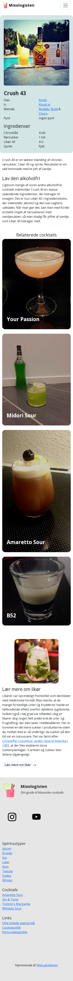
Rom (5, 867)
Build (54, 109)
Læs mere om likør (18, 765)
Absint (6, 849)
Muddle (44, 109)
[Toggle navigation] (65, 5)
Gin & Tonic (10, 899)
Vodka (6, 876)
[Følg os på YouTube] (36, 817)
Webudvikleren (47, 965)
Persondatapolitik (14, 932)
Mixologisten (21, 5)
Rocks (43, 100)
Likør (6, 862)
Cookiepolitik (11, 928)
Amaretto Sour (12, 895)
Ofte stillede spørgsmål (18, 923)
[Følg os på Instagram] (12, 817)
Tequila (7, 871)
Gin (4, 858)
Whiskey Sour (12, 908)
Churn (43, 113)
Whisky (7, 880)
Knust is (44, 104)
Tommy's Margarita (16, 904)
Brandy (7, 853)
